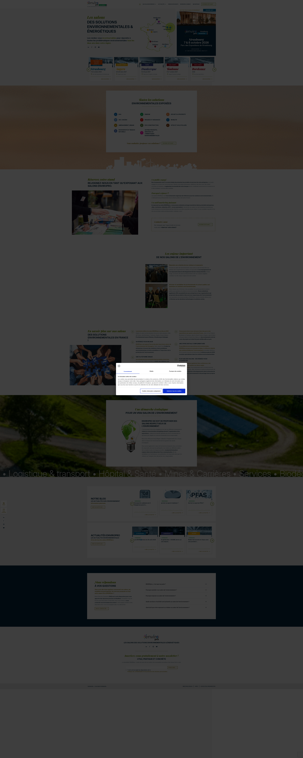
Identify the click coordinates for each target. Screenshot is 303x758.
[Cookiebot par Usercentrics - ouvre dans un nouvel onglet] (178, 366)
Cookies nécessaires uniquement (151, 391)
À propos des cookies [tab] (175, 371)
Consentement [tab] (128, 371)
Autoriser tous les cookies (174, 391)
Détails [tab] (151, 371)
